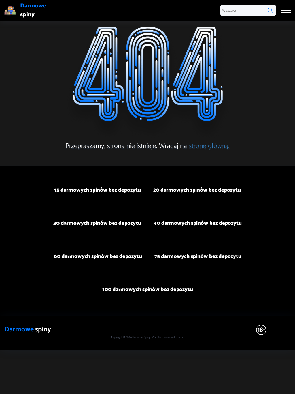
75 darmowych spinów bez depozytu (197, 256)
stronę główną (208, 146)
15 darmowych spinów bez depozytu (97, 190)
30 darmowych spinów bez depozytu (97, 223)
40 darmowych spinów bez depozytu (198, 223)
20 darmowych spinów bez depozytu (197, 190)
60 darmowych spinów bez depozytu (98, 256)
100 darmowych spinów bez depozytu (147, 289)
